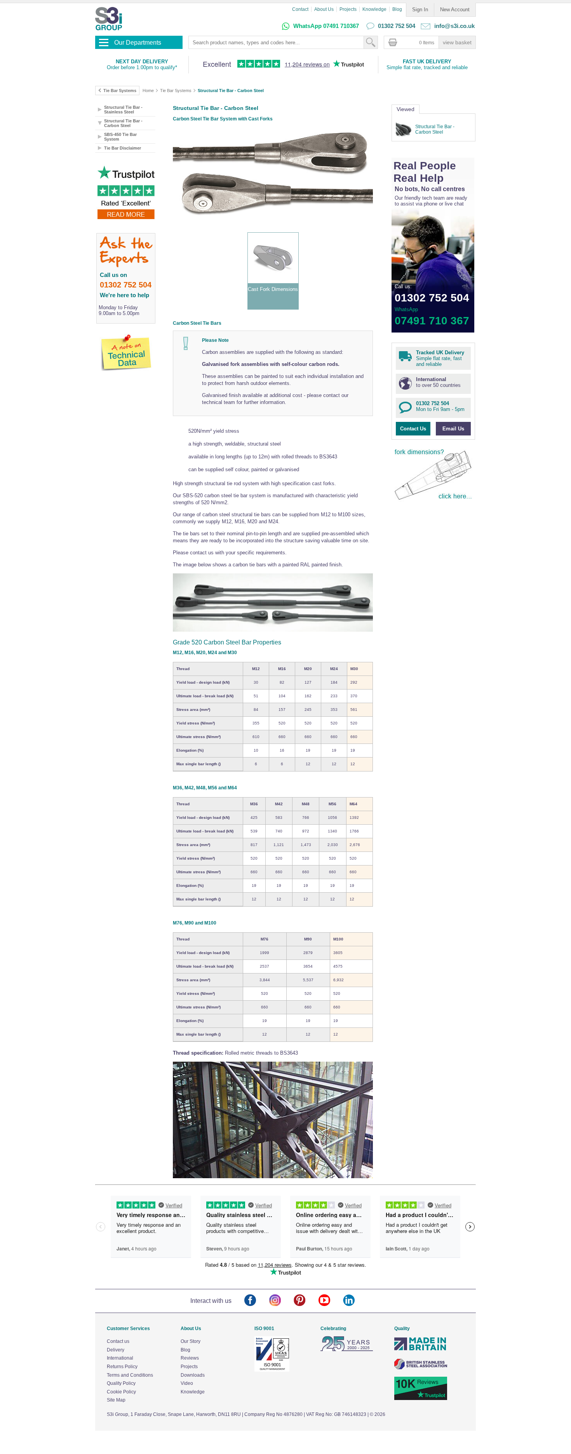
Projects (348, 9)
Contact (300, 9)
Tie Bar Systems (175, 90)
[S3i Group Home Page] (108, 18)
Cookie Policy (121, 1392)
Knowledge (374, 9)
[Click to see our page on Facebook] (256, 1300)
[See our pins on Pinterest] (306, 1300)
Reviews (190, 1358)
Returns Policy (122, 1366)
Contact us (118, 1341)
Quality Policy (121, 1383)
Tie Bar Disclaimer (122, 148)
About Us (324, 9)
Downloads (193, 1375)
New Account (455, 9)
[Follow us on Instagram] (281, 1300)
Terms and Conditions (130, 1375)
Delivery (115, 1350)
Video (187, 1383)
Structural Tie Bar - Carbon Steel (231, 90)
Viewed (405, 109)
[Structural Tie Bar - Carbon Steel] (404, 129)
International (120, 1358)
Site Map (116, 1400)
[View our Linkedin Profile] (355, 1300)
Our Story (190, 1341)
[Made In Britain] (420, 1349)
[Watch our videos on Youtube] (331, 1300)
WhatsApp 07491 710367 (326, 26)
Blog (397, 9)
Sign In (420, 9)
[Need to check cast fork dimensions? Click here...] (434, 500)
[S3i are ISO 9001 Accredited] (271, 1370)
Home (148, 90)
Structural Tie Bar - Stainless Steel (123, 109)
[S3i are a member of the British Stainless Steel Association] (420, 1367)
